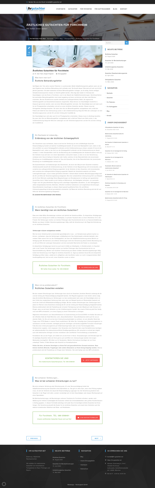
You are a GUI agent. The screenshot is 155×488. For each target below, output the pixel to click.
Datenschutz (84, 469)
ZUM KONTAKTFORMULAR (89, 417)
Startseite (60, 9)
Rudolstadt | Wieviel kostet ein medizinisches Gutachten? (113, 167)
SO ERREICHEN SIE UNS (89, 267)
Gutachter (72, 9)
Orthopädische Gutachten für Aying (114, 127)
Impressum (83, 465)
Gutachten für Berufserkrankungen (115, 60)
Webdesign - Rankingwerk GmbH (77, 484)
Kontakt (123, 9)
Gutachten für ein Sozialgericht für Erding (116, 151)
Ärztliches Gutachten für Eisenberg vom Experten (115, 184)
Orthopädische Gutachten (113, 79)
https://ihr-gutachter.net (114, 460)
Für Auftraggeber (102, 9)
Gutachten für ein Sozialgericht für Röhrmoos (114, 158)
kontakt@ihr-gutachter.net (54, 2)
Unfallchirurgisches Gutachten (114, 67)
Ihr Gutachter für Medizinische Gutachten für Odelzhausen (116, 175)
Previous (34, 438)
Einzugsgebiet (62, 73)
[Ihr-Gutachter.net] (35, 9)
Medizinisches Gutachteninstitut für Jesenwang (114, 135)
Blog (115, 9)
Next (96, 438)
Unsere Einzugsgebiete (87, 461)
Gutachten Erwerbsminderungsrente (116, 73)
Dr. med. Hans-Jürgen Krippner (44, 73)
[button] (4, 484)
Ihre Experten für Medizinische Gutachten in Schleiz (116, 143)
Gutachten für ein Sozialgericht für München (116, 191)
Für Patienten (86, 9)
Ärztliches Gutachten (111, 54)
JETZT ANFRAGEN (91, 360)
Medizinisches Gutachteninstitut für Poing (116, 198)
